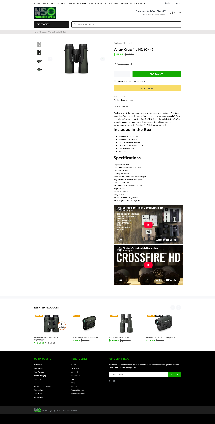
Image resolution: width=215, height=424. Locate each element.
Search (73, 379)
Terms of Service (77, 390)
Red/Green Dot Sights (42, 386)
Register (177, 3)
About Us (74, 372)
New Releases (39, 372)
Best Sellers (38, 368)
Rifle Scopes (38, 383)
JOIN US (174, 374)
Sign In (167, 3)
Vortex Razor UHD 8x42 (119, 337)
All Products (38, 364)
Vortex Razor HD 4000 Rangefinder (161, 337)
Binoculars (43, 32)
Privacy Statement (78, 393)
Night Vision (38, 379)
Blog (73, 383)
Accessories (38, 397)
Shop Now (75, 368)
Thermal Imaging (40, 375)
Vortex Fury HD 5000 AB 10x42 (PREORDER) (47, 339)
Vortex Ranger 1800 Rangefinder (84, 337)
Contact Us (75, 375)
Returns (74, 386)
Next (102, 59)
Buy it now (147, 89)
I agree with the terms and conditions (131, 81)
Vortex (123, 96)
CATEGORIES (43, 24)
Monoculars (38, 390)
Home (36, 32)
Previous (50, 59)
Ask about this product (125, 64)
